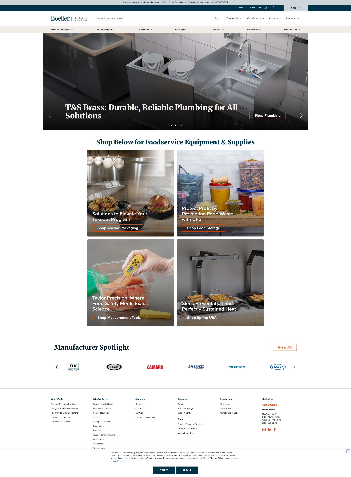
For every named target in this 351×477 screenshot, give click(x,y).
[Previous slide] (49, 115)
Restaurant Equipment (61, 29)
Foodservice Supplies (60, 421)
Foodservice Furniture (60, 417)
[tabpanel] (175, 81)
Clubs (95, 417)
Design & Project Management (64, 408)
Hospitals (97, 430)
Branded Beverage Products (63, 404)
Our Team (139, 408)
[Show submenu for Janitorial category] (223, 29)
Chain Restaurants (101, 413)
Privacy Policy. (117, 461)
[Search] (216, 18)
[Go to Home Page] (69, 18)
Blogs (180, 404)
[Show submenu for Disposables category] (260, 29)
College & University (102, 421)
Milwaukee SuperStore (188, 428)
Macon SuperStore (186, 433)
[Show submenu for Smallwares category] (151, 29)
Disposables (252, 29)
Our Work (139, 413)
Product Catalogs (185, 408)
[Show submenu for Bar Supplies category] (188, 29)
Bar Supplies (180, 29)
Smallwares (144, 29)
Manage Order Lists (229, 413)
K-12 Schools (99, 439)
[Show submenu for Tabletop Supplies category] (115, 29)
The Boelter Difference (145, 417)
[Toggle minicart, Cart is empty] (274, 7)
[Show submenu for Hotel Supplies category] (299, 29)
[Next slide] (301, 115)
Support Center (184, 413)
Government (98, 426)
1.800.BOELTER (269, 405)
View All (285, 347)
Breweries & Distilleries (103, 404)
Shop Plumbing (268, 115)
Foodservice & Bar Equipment (64, 413)
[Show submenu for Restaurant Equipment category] (73, 29)
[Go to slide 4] (179, 125)
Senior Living (99, 448)
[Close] (348, 451)
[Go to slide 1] (169, 125)
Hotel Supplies (290, 29)
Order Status (225, 408)
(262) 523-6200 (269, 423)
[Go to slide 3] (175, 125)
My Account (225, 404)
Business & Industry (102, 408)
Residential (98, 444)
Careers (138, 404)
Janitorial (217, 29)
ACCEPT (164, 470)
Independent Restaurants (104, 435)
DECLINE (187, 470)
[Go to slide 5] (182, 125)
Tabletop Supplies (105, 29)
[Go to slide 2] (172, 125)
